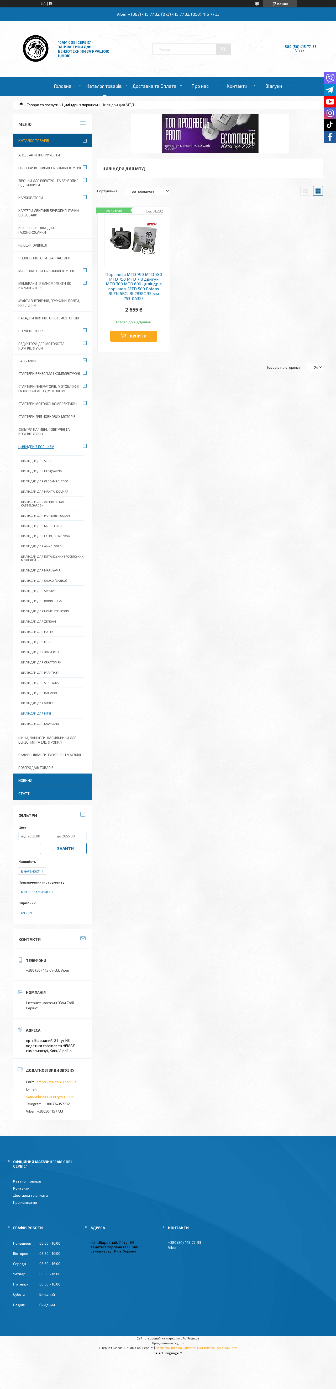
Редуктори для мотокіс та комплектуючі (41, 346)
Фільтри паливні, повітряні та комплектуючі (44, 431)
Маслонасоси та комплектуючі (46, 271)
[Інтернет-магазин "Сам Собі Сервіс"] (36, 63)
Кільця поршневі (32, 245)
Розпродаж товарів (36, 768)
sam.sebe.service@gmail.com (50, 1096)
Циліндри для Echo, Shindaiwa (45, 536)
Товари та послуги (42, 104)
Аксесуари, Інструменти (39, 155)
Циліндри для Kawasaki (40, 723)
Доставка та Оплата (154, 86)
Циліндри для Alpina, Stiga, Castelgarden (43, 503)
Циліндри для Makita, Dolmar (44, 491)
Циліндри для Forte (37, 631)
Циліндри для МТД (36, 713)
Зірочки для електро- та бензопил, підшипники (48, 183)
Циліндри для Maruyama (40, 570)
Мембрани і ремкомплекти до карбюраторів (44, 285)
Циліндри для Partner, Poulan (45, 515)
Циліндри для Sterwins (40, 682)
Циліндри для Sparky (38, 590)
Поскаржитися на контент (175, 1347)
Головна (62, 86)
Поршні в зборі (31, 331)
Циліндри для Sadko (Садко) (44, 580)
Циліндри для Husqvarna (41, 471)
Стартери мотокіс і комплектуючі (47, 404)
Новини (25, 780)
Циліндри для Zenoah (38, 621)
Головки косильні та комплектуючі (49, 168)
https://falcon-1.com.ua (56, 1082)
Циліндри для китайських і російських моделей (52, 558)
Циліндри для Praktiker (40, 672)
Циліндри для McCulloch (41, 525)
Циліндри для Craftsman (41, 662)
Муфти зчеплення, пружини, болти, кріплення (49, 303)
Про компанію (25, 1202)
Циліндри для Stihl (36, 460)
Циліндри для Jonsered (40, 652)
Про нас (200, 86)
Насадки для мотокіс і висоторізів (48, 318)
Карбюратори (30, 198)
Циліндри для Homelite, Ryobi (45, 611)
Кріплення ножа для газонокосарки (36, 230)
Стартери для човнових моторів (47, 417)
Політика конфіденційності (217, 1347)
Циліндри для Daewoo (39, 693)
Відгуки (273, 86)
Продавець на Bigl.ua (168, 1343)
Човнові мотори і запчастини (44, 258)
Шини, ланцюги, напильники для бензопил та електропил (47, 740)
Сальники (27, 361)
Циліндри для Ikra (35, 642)
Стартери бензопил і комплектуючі (49, 374)
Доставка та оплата (30, 1195)
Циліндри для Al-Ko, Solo (41, 546)
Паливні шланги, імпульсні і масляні (49, 755)
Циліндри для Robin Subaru (43, 601)
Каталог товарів (104, 86)
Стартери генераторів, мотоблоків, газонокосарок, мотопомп (49, 388)
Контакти (237, 86)
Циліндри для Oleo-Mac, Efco (44, 481)
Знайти (65, 848)
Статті (24, 793)
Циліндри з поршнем (80, 104)
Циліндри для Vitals (37, 703)
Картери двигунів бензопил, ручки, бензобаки (49, 213)
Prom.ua (193, 1338)
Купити (138, 335)
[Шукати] (223, 49)
